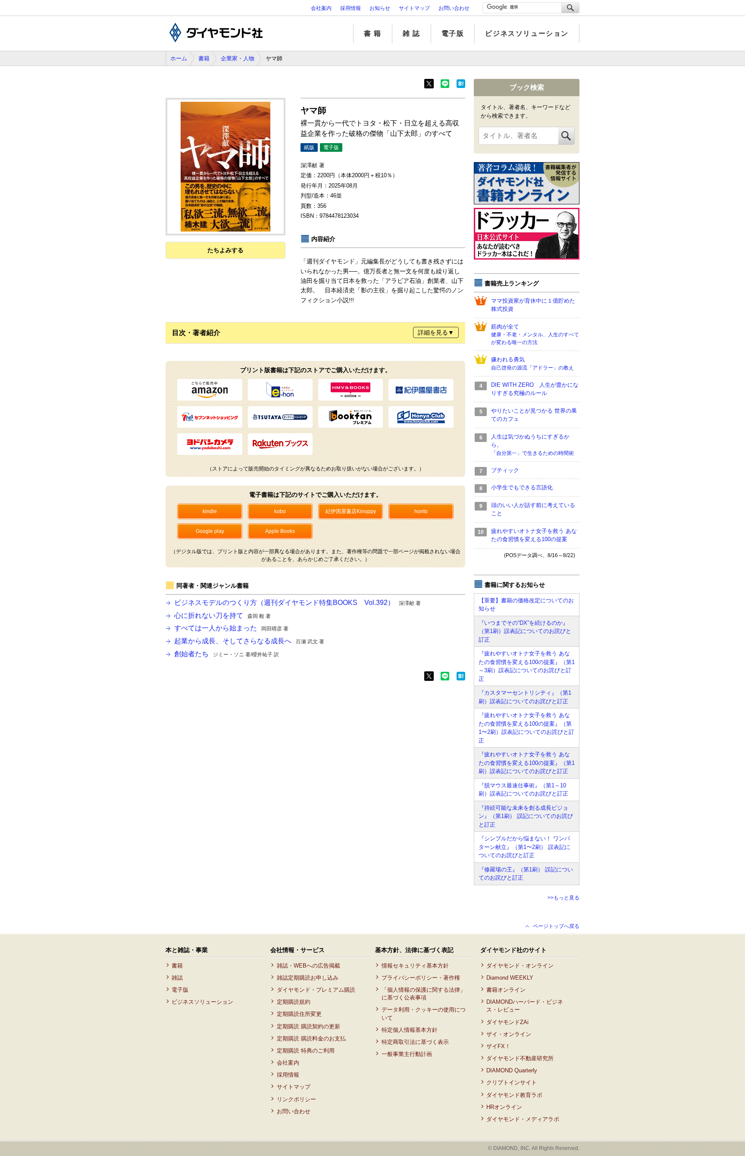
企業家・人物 (237, 58)
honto (421, 511)
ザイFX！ (498, 1046)
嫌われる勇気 (532, 363)
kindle (210, 511)
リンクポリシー (296, 1099)
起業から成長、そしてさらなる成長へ (249, 641)
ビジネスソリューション (527, 33)
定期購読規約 (293, 1002)
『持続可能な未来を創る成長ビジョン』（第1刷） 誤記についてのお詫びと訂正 (526, 816)
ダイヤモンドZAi (507, 1022)
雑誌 (177, 977)
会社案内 (321, 8)
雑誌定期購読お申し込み (307, 977)
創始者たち (226, 654)
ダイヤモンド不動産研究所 (520, 1058)
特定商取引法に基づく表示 (415, 1042)
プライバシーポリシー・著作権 (421, 977)
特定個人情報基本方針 (409, 1030)
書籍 (204, 58)
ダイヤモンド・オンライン (520, 965)
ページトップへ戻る (556, 926)
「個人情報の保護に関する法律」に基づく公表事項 (424, 994)
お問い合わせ (454, 8)
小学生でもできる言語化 (522, 487)
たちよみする (225, 250)
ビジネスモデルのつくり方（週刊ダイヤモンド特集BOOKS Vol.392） (297, 602)
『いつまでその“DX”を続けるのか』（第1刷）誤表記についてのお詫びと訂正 (525, 631)
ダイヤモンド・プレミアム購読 (316, 990)
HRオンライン (504, 1107)
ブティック (505, 470)
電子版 (452, 33)
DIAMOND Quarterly (511, 1070)
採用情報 (350, 8)
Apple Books (280, 531)
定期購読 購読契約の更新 (308, 1026)
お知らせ (379, 8)
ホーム (178, 58)
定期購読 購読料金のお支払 (311, 1038)
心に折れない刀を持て (222, 615)
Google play (210, 531)
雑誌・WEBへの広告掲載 (308, 965)
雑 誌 (411, 33)
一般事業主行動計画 (407, 1054)
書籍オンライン (506, 990)
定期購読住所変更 (299, 1014)
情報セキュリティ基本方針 (415, 965)
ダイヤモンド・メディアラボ (522, 1119)
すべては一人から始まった (231, 628)
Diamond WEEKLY (509, 977)
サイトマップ (414, 8)
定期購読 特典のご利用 (305, 1050)
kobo (280, 511)
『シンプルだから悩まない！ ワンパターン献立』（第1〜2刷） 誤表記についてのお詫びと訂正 (524, 846)
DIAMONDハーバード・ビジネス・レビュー (524, 1006)
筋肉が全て (535, 334)
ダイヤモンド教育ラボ (514, 1095)
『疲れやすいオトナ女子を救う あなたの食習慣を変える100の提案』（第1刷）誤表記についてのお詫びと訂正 (527, 762)
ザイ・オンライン (508, 1034)
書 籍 (373, 33)
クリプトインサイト (511, 1082)
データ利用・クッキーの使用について (424, 1013)
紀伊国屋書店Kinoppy (351, 511)
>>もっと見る (563, 898)
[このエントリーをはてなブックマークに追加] (461, 86)
